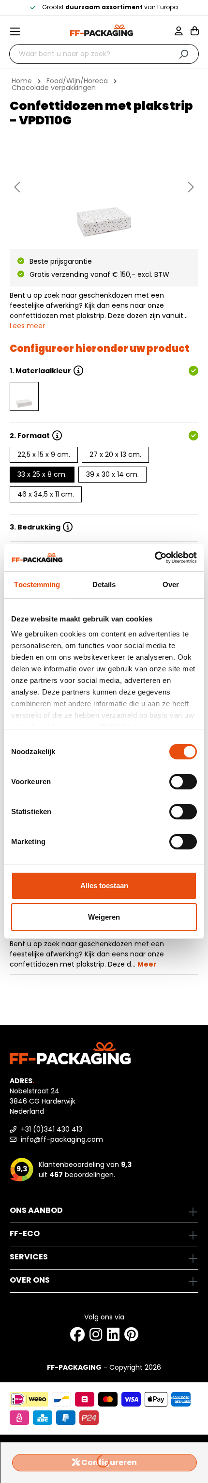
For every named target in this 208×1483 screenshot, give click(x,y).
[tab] (101, 945)
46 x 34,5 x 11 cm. (45, 494)
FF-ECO (25, 1233)
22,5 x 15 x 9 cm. (43, 454)
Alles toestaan (104, 885)
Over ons (30, 1280)
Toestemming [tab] (37, 584)
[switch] (183, 781)
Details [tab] (104, 584)
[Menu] (19, 31)
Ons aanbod (36, 1210)
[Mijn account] (183, 32)
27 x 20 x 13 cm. (115, 454)
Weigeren (104, 917)
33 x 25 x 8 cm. (42, 474)
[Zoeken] (183, 54)
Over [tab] (171, 584)
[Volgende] (191, 187)
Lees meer (27, 326)
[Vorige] (17, 187)
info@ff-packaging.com (61, 1139)
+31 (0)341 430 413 (50, 1129)
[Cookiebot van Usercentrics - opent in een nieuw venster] (154, 557)
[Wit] (24, 396)
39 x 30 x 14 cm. (112, 474)
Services (29, 1256)
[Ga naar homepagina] (101, 30)
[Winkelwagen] (195, 32)
